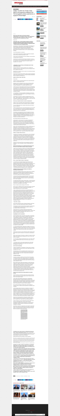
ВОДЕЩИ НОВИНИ (41, 38)
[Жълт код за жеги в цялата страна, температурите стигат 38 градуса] (38, 19)
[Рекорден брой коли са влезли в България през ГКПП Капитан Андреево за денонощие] (38, 36)
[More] (33, 19)
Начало (14, 8)
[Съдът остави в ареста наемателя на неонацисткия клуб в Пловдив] (24, 387)
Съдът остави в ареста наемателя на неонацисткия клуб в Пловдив (24, 390)
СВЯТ (38, 6)
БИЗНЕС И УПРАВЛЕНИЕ (35, 6)
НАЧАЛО (14, 6)
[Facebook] (44, 0)
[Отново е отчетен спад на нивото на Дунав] (38, 32)
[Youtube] (46, 0)
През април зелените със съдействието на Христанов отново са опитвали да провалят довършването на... (43, 59)
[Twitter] (45, 0)
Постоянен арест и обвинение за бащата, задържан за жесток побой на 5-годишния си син (16, 398)
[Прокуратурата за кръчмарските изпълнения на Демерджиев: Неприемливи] (38, 63)
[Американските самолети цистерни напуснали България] (38, 29)
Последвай (45, 12)
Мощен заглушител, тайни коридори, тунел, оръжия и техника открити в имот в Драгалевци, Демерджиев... (43, 24)
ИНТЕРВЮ (31, 6)
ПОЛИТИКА (22, 6)
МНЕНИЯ (40, 6)
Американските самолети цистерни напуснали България (43, 28)
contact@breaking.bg (32, 410)
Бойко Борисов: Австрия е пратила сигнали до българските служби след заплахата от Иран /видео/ (43, 54)
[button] (46, 6)
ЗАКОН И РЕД (25, 6)
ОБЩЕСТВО (19, 6)
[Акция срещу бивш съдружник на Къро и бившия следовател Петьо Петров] (38, 43)
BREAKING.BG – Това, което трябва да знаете (22, 0)
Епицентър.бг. (15, 39)
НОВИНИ (17, 6)
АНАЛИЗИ (28, 6)
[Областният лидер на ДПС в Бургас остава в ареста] (31, 387)
